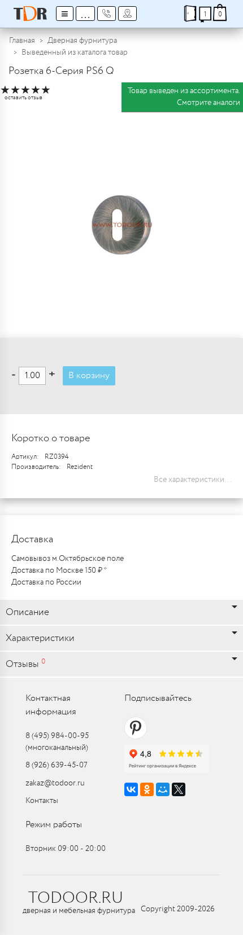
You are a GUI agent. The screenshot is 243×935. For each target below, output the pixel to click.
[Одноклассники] (147, 789)
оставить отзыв (23, 98)
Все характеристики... (193, 479)
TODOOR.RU (75, 898)
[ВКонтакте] (131, 789)
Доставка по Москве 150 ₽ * (59, 570)
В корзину (89, 375)
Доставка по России (46, 582)
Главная (22, 40)
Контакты (41, 800)
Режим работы (53, 824)
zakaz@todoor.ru (55, 783)
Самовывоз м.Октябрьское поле (67, 558)
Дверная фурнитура (82, 40)
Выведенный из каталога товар (74, 52)
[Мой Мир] (163, 789)
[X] (178, 789)
